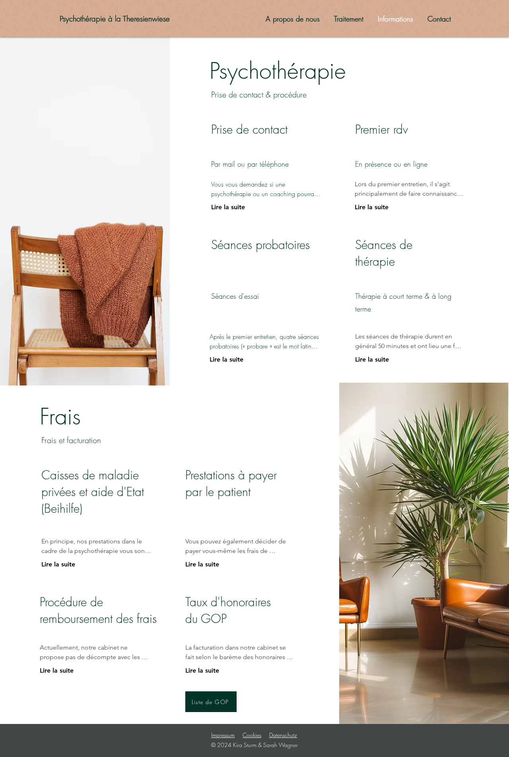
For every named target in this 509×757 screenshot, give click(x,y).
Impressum (223, 735)
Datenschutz (283, 735)
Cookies (252, 735)
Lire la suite (228, 207)
